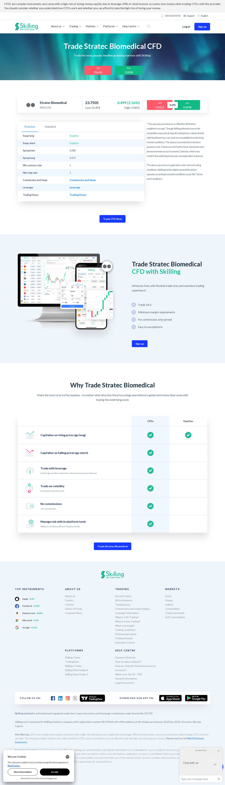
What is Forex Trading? (127, 621)
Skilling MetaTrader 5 (76, 674)
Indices (169, 604)
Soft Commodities (175, 617)
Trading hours (122, 604)
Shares (169, 600)
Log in (186, 26)
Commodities (172, 608)
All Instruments (123, 600)
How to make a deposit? (128, 661)
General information (126, 678)
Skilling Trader (73, 657)
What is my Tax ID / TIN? (128, 674)
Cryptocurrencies (175, 612)
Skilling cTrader (73, 665)
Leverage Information (127, 612)
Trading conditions (125, 629)
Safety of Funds (73, 608)
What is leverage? (125, 625)
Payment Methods (125, 657)
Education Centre (125, 642)
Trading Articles (124, 638)
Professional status (126, 634)
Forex (168, 596)
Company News (73, 612)
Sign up (202, 26)
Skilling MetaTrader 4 (76, 670)
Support (191, 15)
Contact (69, 604)
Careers (69, 600)
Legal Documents (124, 682)
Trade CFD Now (112, 218)
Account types (123, 596)
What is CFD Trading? (127, 617)
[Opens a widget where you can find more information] (201, 765)
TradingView (72, 661)
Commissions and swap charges (132, 608)
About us (70, 596)
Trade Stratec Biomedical (113, 546)
